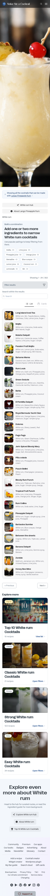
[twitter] (29, 885)
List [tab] (31, 304)
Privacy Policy (25, 872)
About (43, 847)
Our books (8, 847)
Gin (25, 269)
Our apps (38, 844)
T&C (36, 872)
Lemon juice (12, 264)
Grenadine (11, 259)
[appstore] (11, 885)
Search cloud (26, 865)
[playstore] (16, 885)
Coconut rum (30, 264)
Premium (26, 844)
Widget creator (15, 861)
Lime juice (24, 250)
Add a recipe (16, 858)
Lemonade (12, 269)
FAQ (43, 872)
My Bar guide (11, 865)
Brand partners (11, 872)
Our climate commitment (18, 875)
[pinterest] (38, 885)
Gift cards (40, 865)
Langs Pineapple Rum (21, 195)
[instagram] (34, 885)
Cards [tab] (44, 304)
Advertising (32, 847)
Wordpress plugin (33, 861)
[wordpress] (20, 885)
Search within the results (13, 291)
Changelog (25, 878)
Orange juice (32, 255)
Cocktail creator (32, 858)
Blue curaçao (28, 259)
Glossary (31, 851)
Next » (42, 585)
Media (7, 851)
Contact (41, 851)
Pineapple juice (13, 255)
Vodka (10, 250)
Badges (20, 847)
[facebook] (25, 885)
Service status (36, 875)
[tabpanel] (25, 442)
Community (13, 844)
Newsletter (18, 851)
